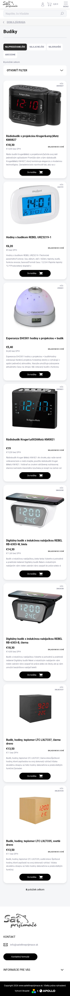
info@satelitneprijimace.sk (24, 944)
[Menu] (66, 4)
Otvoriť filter (17, 70)
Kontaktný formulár (20, 957)
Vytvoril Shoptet (22, 991)
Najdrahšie (55, 47)
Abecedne (10, 54)
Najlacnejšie (37, 47)
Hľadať (62, 13)
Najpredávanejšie (15, 47)
